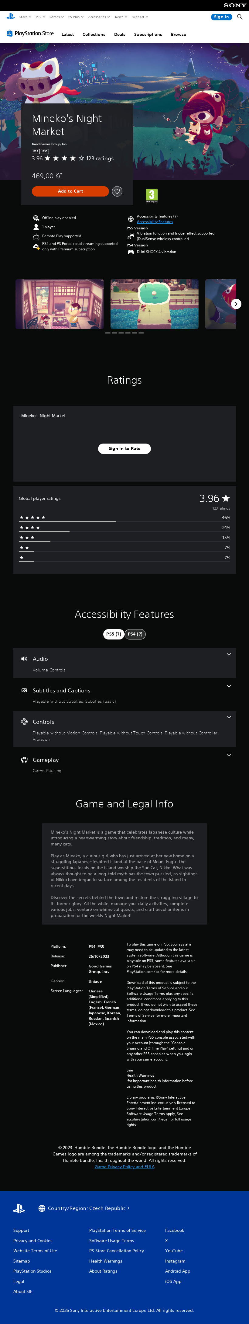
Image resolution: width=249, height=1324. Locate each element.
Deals (119, 34)
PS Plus (74, 17)
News (119, 17)
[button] (155, 222)
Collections (94, 34)
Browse (178, 34)
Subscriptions (148, 34)
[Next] (236, 304)
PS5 (38, 17)
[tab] (113, 634)
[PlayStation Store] (31, 33)
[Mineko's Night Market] (59, 304)
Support (137, 17)
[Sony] (235, 9)
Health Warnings (140, 1075)
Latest (68, 34)
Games (54, 17)
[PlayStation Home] (10, 17)
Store (23, 17)
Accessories (97, 17)
